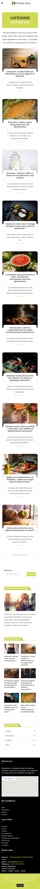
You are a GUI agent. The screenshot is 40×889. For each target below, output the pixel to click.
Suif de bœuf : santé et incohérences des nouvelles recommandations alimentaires (20, 330)
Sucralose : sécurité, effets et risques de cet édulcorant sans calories (20, 175)
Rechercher (8, 570)
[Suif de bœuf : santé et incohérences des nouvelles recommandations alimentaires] (20, 316)
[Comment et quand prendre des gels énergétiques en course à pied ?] (11, 673)
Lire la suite (19, 91)
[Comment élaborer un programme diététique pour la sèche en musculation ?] (28, 673)
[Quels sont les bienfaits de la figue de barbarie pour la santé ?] (20, 516)
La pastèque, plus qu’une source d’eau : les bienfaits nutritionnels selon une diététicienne (20, 278)
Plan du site (5, 840)
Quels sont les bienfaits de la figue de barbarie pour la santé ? (20, 529)
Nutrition (21, 740)
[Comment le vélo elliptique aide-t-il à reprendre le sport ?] (11, 698)
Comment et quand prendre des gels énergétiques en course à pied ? (11, 684)
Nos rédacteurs (7, 833)
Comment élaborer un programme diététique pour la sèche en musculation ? (28, 685)
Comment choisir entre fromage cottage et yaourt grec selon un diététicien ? (20, 226)
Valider (31, 574)
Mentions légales (7, 836)
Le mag (4, 828)
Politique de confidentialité (10, 838)
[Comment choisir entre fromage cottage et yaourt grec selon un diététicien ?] (20, 212)
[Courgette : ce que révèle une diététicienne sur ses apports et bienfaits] (20, 60)
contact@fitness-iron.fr (15, 862)
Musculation (21, 736)
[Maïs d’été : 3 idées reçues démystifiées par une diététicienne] (20, 110)
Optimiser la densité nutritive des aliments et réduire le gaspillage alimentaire (20, 378)
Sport (21, 745)
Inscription (5, 843)
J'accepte (20, 885)
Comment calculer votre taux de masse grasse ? (11, 658)
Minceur (21, 731)
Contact (4, 831)
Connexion (5, 845)
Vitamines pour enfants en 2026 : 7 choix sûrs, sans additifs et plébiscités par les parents (20, 428)
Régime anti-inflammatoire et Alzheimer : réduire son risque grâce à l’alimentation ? (20, 479)
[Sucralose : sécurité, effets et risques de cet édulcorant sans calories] (20, 161)
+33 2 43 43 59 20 (17, 864)
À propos (4, 826)
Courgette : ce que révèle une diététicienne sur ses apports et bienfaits (20, 73)
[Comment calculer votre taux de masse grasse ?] (11, 649)
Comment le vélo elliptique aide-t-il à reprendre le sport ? (11, 708)
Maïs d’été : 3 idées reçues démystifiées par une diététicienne (20, 124)
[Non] (37, 881)
